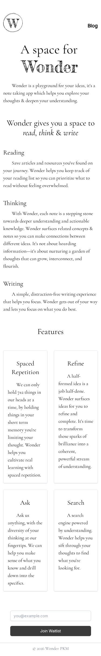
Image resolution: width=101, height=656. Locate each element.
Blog (93, 25)
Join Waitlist (50, 631)
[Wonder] (16, 22)
